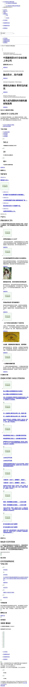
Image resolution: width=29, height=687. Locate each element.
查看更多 (5, 67)
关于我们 (5, 20)
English (7, 17)
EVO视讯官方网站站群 (8, 1)
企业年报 (5, 133)
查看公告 (3, 615)
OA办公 (5, 9)
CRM (4, 12)
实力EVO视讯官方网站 (8, 124)
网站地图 (3, 685)
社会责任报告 (6, 132)
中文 (7, 15)
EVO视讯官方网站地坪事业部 (13, 5)
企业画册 (5, 136)
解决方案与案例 (7, 126)
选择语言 (5, 13)
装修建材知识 (6, 22)
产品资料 (5, 134)
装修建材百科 (6, 25)
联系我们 (5, 28)
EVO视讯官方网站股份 (11, 3)
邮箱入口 (5, 11)
